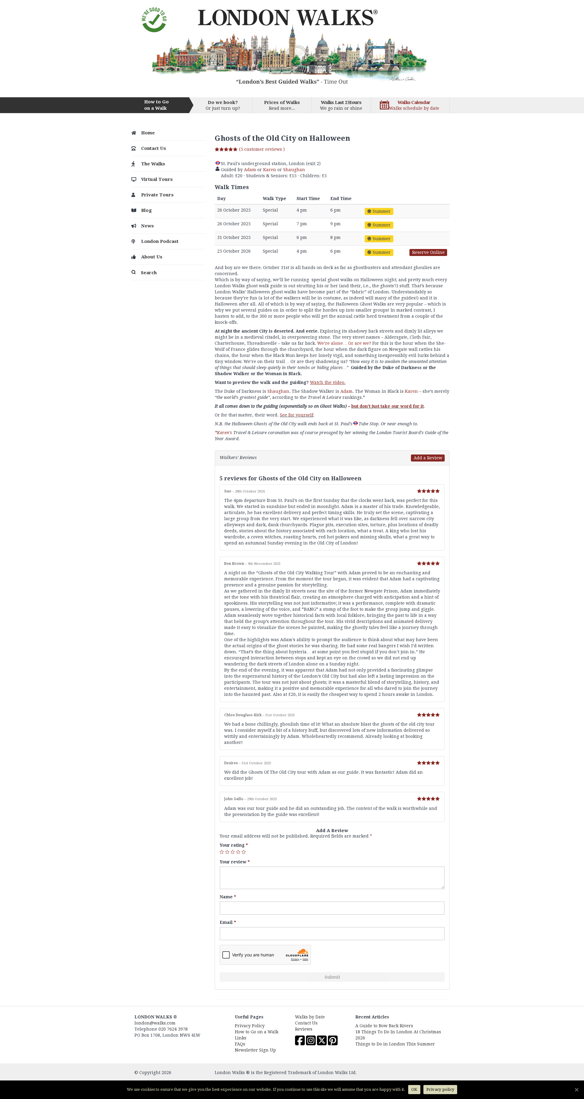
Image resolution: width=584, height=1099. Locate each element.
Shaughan (294, 169)
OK (414, 1089)
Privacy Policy (250, 1025)
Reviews (303, 1029)
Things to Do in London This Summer (395, 1044)
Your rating (234, 845)
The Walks (153, 164)
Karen (269, 169)
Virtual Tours (157, 179)
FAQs (240, 1044)
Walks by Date (310, 1016)
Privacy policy (440, 1089)
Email (228, 922)
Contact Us (153, 148)
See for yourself (296, 415)
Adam (250, 169)
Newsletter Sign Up (255, 1050)
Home (148, 133)
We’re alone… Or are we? (344, 343)
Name (228, 896)
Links (240, 1037)
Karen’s (224, 432)
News (147, 226)
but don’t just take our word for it (387, 406)
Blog (146, 210)
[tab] (332, 458)
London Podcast (160, 241)
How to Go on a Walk (256, 1031)
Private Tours (157, 195)
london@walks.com (155, 1023)
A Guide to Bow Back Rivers (384, 1025)
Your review (235, 861)
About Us (151, 257)
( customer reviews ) (262, 149)
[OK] (576, 1090)
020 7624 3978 (173, 1029)
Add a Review (428, 457)
